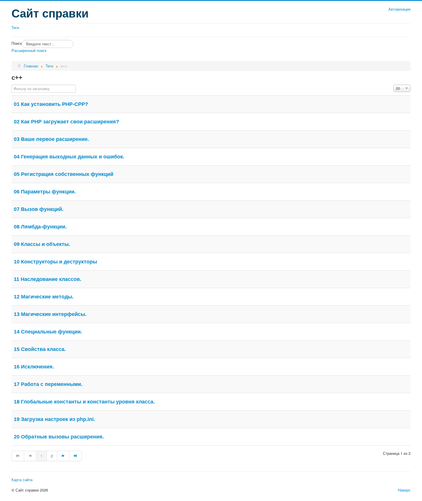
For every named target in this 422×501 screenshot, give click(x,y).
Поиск (16, 43)
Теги (15, 27)
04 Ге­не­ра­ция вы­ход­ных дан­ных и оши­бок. (69, 157)
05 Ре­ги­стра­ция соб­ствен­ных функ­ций (63, 174)
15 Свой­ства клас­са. (40, 349)
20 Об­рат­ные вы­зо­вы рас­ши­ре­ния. (59, 437)
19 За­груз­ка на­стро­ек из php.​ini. (54, 419)
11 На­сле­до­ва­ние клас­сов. (47, 279)
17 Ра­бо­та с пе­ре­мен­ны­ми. (48, 384)
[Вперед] (63, 456)
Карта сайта (21, 479)
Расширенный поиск (29, 50)
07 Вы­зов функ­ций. (38, 209)
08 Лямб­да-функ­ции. (40, 227)
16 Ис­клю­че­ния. (34, 367)
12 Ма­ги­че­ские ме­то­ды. (43, 297)
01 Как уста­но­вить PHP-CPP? (51, 104)
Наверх (404, 490)
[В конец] (75, 456)
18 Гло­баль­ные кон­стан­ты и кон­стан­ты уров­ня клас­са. (84, 402)
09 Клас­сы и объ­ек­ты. (42, 244)
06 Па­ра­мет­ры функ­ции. (45, 192)
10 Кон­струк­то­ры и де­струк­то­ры (55, 262)
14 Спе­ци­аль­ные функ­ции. (48, 332)
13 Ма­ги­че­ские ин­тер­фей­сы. (50, 314)
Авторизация (399, 9)
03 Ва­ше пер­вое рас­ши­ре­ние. (51, 139)
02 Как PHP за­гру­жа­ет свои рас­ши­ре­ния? (66, 122)
